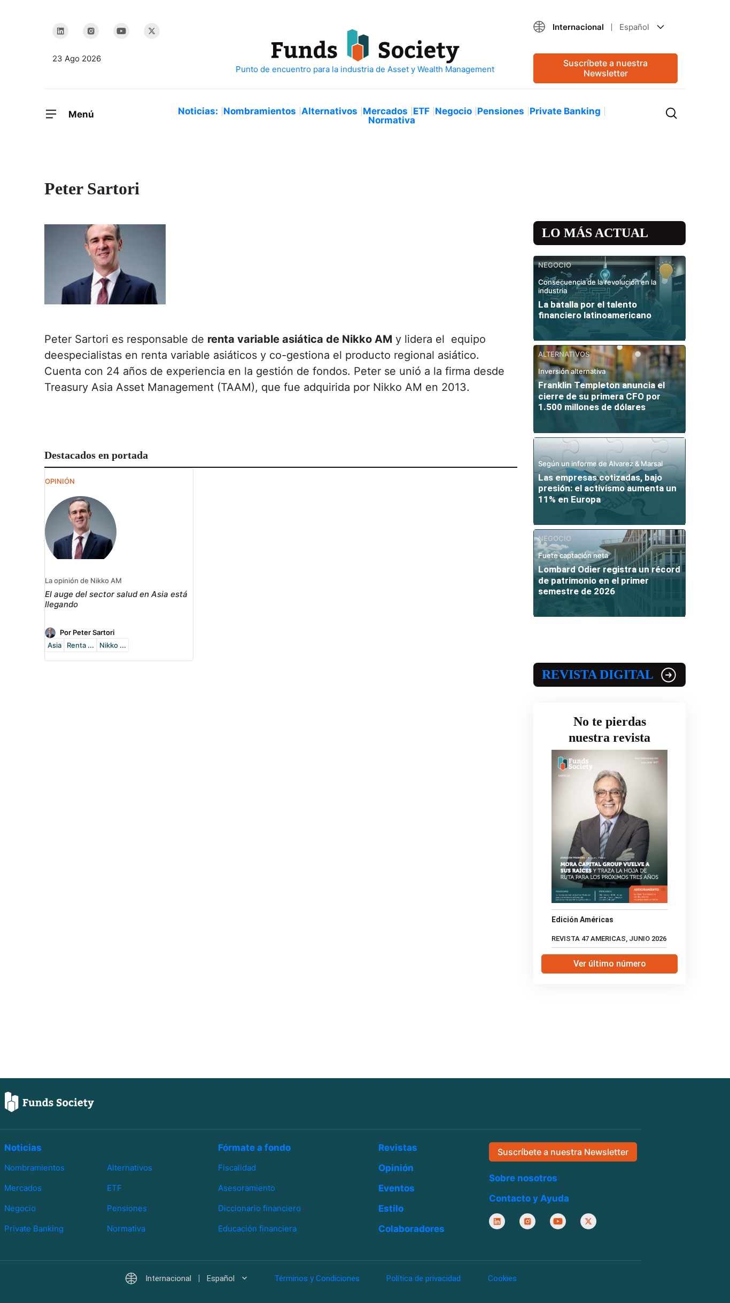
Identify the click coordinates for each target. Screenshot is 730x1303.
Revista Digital (598, 674)
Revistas (397, 1147)
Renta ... (80, 645)
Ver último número (609, 964)
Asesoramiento (246, 1188)
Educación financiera (257, 1228)
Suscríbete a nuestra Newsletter (605, 68)
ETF (421, 111)
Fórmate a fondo (254, 1147)
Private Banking (565, 111)
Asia (54, 645)
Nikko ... (112, 645)
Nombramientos (259, 111)
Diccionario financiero (259, 1208)
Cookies (502, 1278)
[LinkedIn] (60, 31)
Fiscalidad (237, 1168)
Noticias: (198, 111)
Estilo (390, 1208)
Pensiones (500, 111)
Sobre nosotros (523, 1178)
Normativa (391, 120)
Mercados (385, 111)
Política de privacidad (423, 1278)
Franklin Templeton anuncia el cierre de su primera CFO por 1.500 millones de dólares (601, 396)
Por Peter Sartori (87, 631)
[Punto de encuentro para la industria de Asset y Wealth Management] (365, 52)
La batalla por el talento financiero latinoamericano (594, 309)
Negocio (453, 111)
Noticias (23, 1147)
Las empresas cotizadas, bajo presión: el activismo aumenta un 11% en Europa (607, 488)
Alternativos (329, 111)
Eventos (396, 1188)
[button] (605, 27)
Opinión (396, 1168)
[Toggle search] (671, 112)
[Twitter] (152, 31)
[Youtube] (121, 31)
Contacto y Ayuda (529, 1198)
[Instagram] (91, 31)
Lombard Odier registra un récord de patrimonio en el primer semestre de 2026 (609, 580)
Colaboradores (411, 1228)
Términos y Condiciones (317, 1278)
